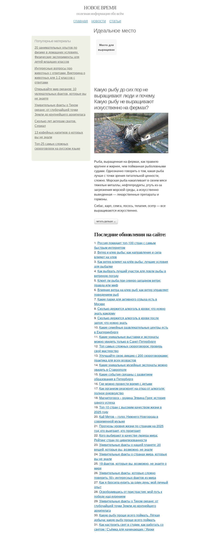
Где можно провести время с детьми (125, 383)
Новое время (100, 7)
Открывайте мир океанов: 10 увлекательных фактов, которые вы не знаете (60, 93)
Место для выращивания (106, 47)
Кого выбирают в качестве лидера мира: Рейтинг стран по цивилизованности (126, 437)
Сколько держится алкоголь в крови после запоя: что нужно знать (126, 320)
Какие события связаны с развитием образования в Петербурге (123, 376)
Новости (98, 20)
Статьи (115, 20)
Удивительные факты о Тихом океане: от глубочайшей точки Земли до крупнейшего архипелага (60, 109)
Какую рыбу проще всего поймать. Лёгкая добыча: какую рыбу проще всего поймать (127, 517)
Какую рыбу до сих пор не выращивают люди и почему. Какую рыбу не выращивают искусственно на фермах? (124, 99)
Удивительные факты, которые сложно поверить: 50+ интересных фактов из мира (125, 475)
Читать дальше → (106, 221)
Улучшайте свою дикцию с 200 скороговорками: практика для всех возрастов (131, 357)
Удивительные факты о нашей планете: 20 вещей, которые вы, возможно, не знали (127, 447)
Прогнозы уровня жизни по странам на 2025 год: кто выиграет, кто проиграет (128, 428)
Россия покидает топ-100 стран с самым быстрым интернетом (125, 245)
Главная (80, 20)
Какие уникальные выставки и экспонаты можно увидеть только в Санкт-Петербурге (126, 339)
